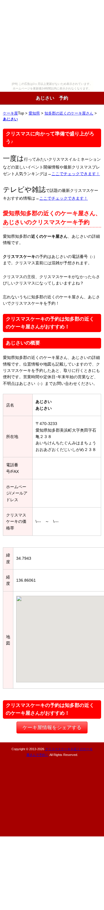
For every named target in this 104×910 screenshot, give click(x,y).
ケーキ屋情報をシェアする (52, 727)
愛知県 (34, 113)
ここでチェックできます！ (75, 173)
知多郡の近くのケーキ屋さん (68, 113)
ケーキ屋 (10, 113)
